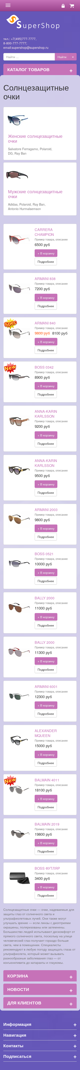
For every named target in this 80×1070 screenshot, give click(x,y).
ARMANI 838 (45, 278)
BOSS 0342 (44, 367)
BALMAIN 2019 (47, 824)
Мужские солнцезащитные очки (35, 193)
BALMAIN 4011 (47, 779)
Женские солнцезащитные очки (35, 138)
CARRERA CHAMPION (44, 232)
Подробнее (46, 261)
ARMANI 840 (45, 323)
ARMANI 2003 (46, 509)
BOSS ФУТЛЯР (47, 868)
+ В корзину (46, 253)
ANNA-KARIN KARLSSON (46, 414)
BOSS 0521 (44, 553)
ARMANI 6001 (46, 686)
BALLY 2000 (44, 597)
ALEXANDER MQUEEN (46, 733)
